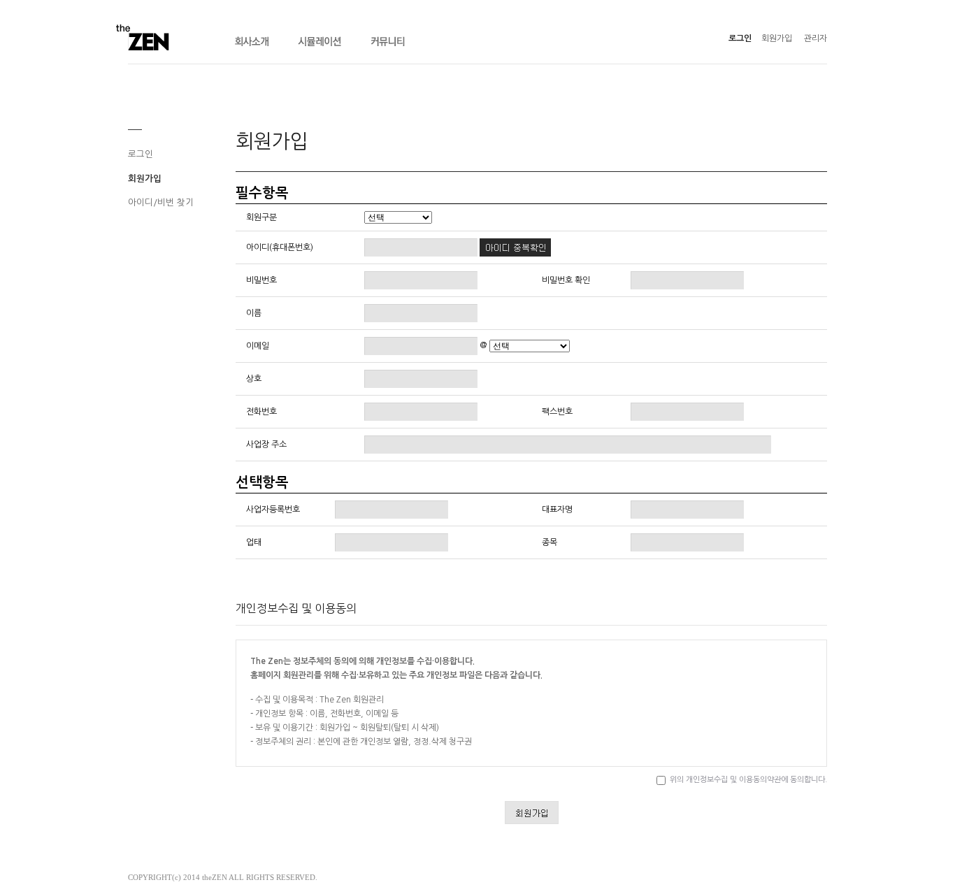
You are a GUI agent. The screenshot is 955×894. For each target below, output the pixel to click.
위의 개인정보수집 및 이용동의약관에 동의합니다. (748, 780)
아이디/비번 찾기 (161, 202)
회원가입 (776, 38)
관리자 (815, 38)
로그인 (740, 38)
